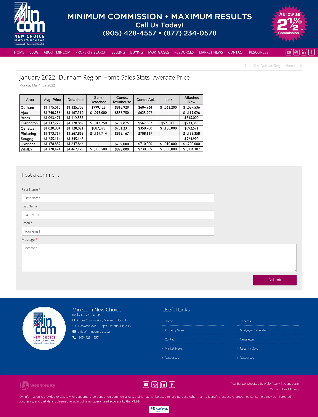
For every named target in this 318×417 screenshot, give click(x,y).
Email (27, 223)
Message (29, 239)
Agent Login (291, 383)
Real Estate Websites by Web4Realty (255, 383)
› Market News (172, 348)
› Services (244, 321)
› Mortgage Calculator (252, 330)
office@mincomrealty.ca (94, 331)
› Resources (170, 357)
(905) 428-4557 (88, 337)
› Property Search (174, 330)
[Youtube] (289, 52)
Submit (275, 279)
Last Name (29, 206)
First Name (31, 189)
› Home (167, 321)
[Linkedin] (304, 52)
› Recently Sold (247, 348)
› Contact (168, 339)
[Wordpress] (296, 52)
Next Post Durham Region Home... (271, 65)
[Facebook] (311, 52)
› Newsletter (246, 339)
